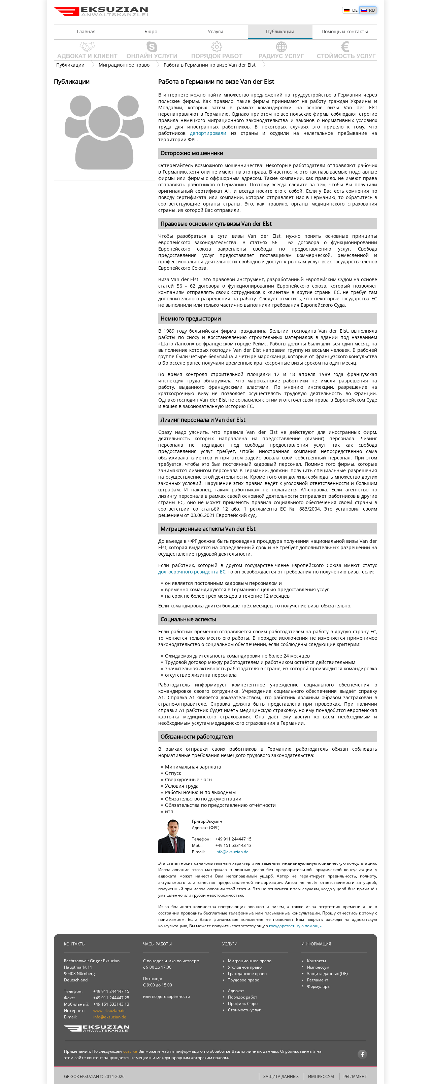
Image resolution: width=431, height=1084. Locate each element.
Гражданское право (247, 973)
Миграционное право (249, 961)
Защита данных (323, 973)
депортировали (208, 133)
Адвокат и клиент (86, 50)
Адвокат (236, 991)
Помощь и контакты (345, 31)
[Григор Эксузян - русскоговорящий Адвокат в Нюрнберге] (171, 852)
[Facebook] (362, 1054)
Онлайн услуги (151, 50)
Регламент (317, 980)
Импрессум (318, 967)
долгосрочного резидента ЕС (192, 571)
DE (355, 10)
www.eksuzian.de (109, 1010)
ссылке (130, 1051)
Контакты (316, 961)
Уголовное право (245, 967)
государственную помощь (295, 926)
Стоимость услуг (344, 50)
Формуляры (318, 986)
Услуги (215, 31)
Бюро (150, 31)
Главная (86, 31)
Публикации (280, 31)
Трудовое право (243, 980)
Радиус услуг (280, 50)
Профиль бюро (243, 1003)
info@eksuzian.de (232, 852)
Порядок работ (215, 50)
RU (372, 10)
